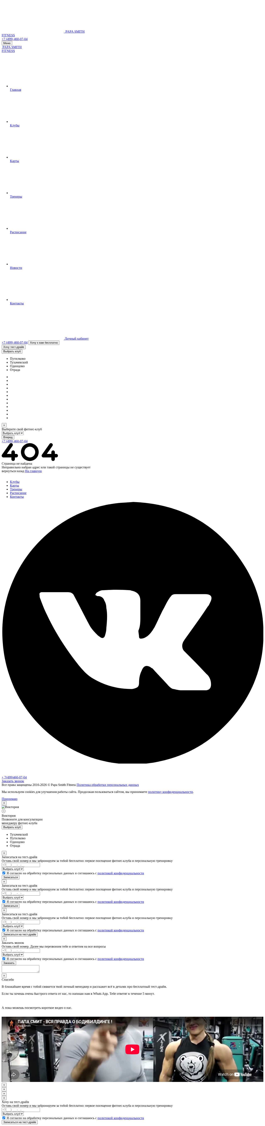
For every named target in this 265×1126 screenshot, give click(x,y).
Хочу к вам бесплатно (44, 342)
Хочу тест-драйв (13, 347)
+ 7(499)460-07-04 (14, 777)
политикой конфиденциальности (121, 873)
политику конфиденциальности (170, 792)
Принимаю (9, 799)
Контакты (17, 496)
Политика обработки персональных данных (108, 785)
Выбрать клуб (12, 351)
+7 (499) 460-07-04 (15, 39)
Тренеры (16, 489)
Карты (14, 485)
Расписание (18, 493)
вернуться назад (13, 471)
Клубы (14, 482)
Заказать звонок (13, 781)
